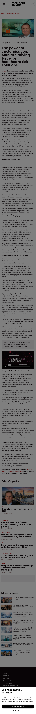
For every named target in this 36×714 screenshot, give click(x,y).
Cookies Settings (18, 711)
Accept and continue (18, 706)
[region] (18, 700)
